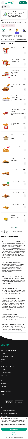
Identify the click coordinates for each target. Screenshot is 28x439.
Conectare (3, 386)
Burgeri (8, 233)
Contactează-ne (5, 380)
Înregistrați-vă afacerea (7, 356)
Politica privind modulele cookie (9, 413)
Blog (2, 378)
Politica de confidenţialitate (8, 410)
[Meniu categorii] (2, 2)
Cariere (3, 353)
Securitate (3, 383)
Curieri (3, 359)
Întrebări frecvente (6, 372)
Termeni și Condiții (6, 408)
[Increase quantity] (25, 53)
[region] (14, 25)
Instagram (3, 394)
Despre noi (3, 369)
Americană (3, 233)
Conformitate (4, 416)
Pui (11, 233)
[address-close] (23, 12)
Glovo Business (5, 362)
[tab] (9, 40)
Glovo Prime (4, 375)
